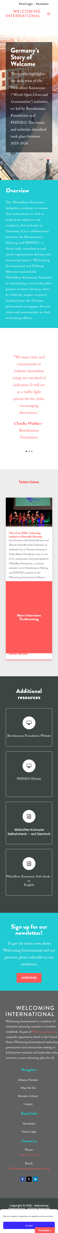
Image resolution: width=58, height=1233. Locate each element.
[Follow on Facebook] (22, 1179)
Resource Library (28, 1096)
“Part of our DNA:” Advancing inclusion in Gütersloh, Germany (25, 534)
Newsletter (42, 4)
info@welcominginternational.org (29, 1168)
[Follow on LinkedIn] (35, 1179)
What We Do (28, 1088)
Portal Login (26, 4)
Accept (29, 1225)
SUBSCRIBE (29, 978)
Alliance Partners (28, 1079)
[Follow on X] (29, 1179)
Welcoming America (44, 1032)
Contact (28, 1104)
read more (18, 653)
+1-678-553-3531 (29, 1155)
